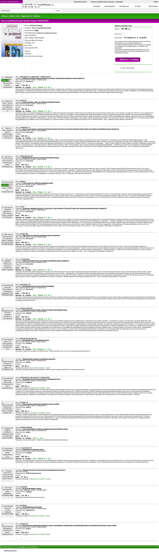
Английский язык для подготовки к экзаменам (38, 286)
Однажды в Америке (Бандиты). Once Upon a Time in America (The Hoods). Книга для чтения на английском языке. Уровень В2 (64, 208)
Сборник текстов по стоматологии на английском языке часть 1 (44, 470)
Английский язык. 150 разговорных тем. (35, 340)
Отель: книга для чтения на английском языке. (37, 183)
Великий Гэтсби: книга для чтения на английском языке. (40, 157)
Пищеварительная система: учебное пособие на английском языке (44, 310)
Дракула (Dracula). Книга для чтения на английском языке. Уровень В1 (45, 261)
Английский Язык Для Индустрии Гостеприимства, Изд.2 (41, 379)
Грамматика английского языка (33, 449)
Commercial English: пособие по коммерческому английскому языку (45, 429)
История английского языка (31, 488)
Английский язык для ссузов (32, 507)
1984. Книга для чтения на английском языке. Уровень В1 (41, 235)
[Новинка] (7, 87)
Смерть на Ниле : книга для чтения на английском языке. (41, 102)
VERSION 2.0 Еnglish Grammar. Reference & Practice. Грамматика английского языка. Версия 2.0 (53, 78)
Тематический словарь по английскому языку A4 (38, 359)
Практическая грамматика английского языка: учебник (40, 404)
